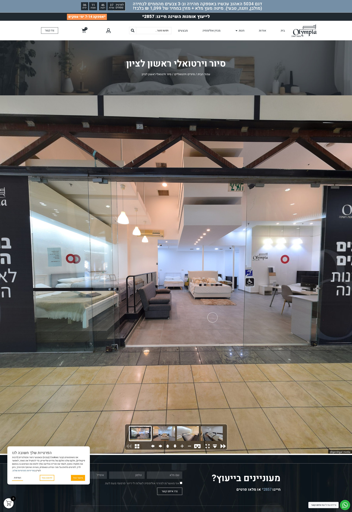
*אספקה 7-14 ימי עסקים (86, 16)
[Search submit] (132, 30)
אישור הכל (78, 478)
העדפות (17, 477)
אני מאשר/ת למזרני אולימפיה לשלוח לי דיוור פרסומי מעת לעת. (142, 483)
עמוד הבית (204, 74)
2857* (266, 489)
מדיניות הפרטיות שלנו (23, 470)
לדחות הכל (47, 478)
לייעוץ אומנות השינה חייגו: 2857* (176, 16)
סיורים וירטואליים (184, 74)
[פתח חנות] (236, 30)
